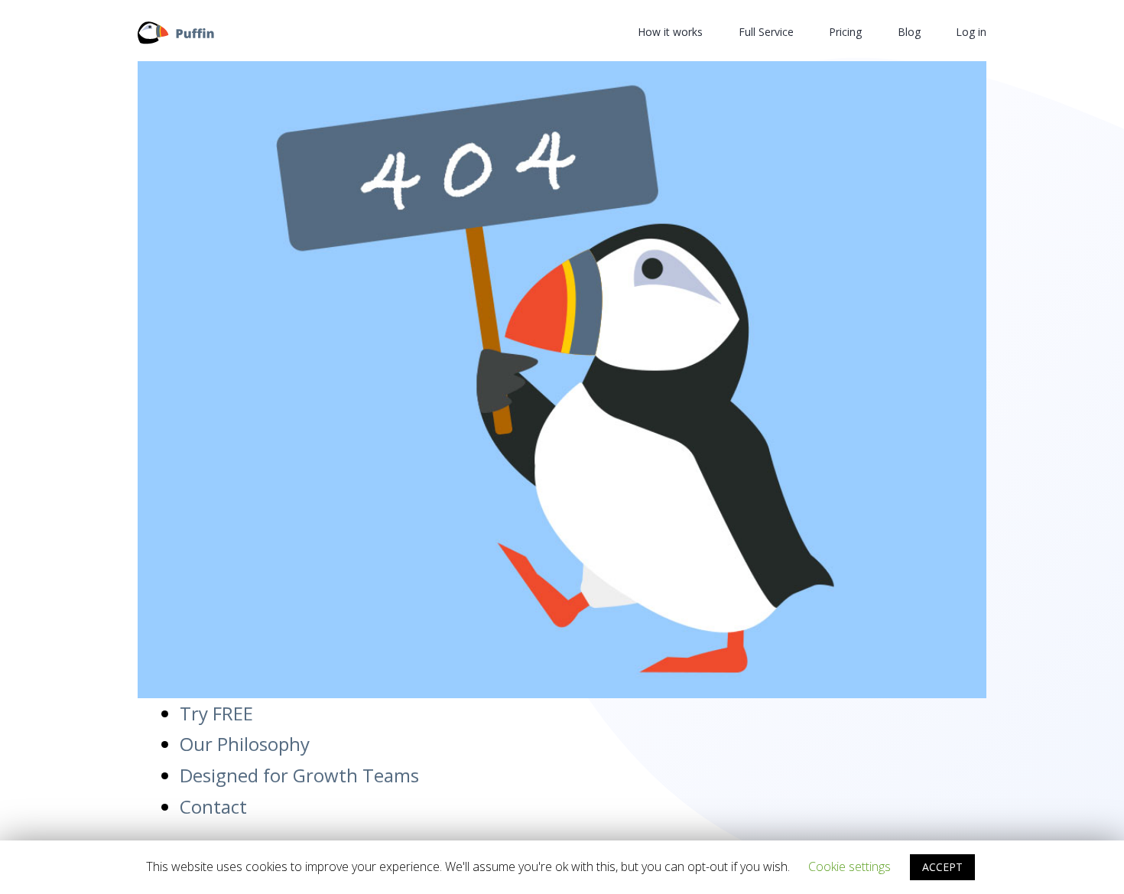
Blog (909, 31)
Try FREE (216, 713)
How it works (670, 31)
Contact (213, 806)
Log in (971, 31)
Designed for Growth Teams (299, 775)
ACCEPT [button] (942, 867)
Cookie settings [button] (849, 866)
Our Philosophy (245, 743)
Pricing (845, 31)
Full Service (766, 31)
